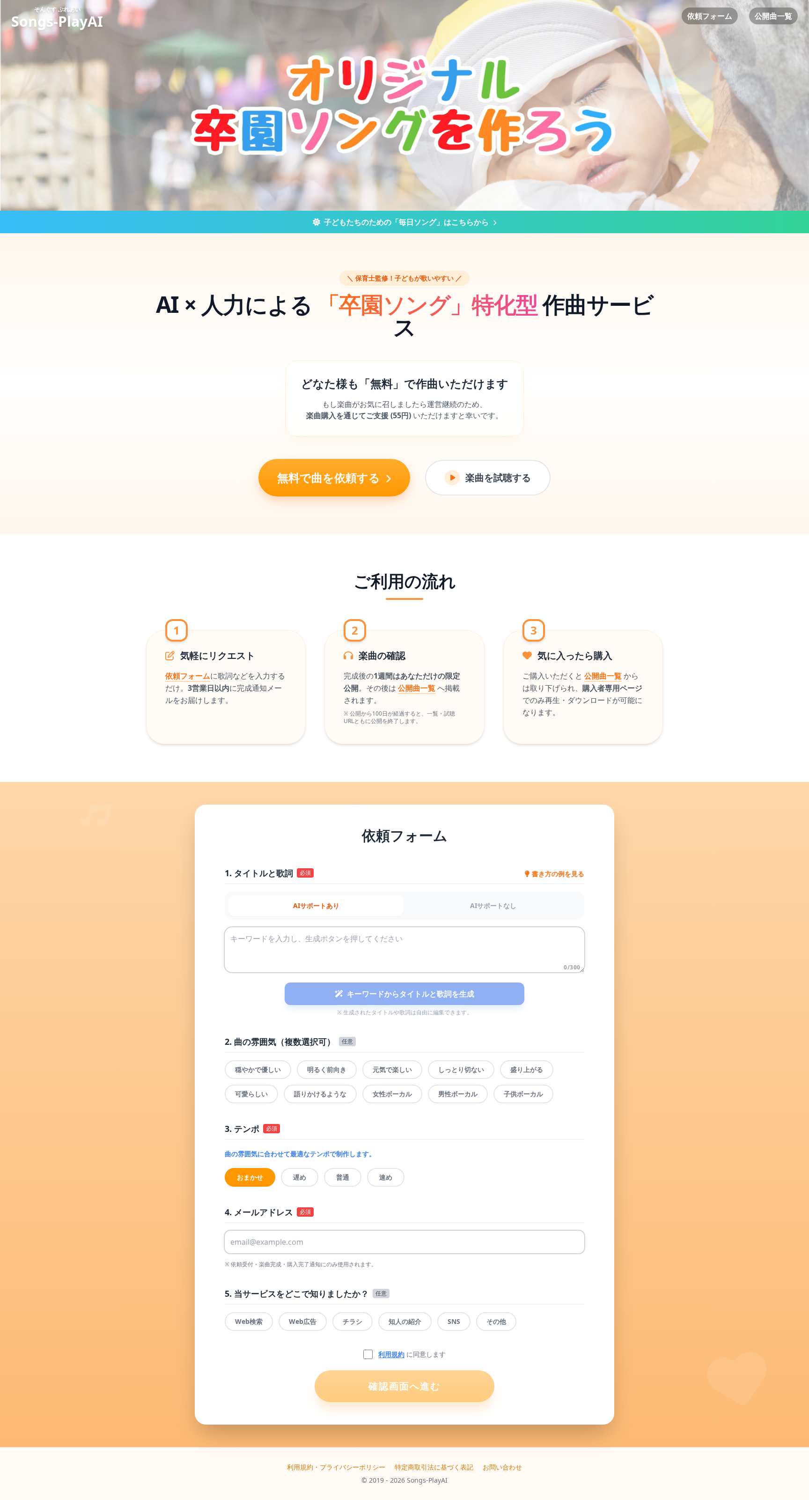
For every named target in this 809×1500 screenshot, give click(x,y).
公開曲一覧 (773, 16)
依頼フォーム (709, 16)
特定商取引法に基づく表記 (434, 1467)
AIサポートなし (493, 905)
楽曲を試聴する (498, 477)
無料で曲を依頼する (330, 477)
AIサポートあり (316, 905)
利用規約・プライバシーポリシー (336, 1467)
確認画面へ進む (404, 1386)
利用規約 (391, 1354)
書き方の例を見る (558, 873)
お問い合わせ (502, 1467)
